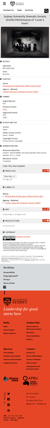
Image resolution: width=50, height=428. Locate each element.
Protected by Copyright (23, 237)
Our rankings (8, 352)
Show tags (8, 176)
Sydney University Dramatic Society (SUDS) (23, 203)
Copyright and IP (10, 276)
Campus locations (10, 363)
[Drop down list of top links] (5, 4)
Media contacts (9, 333)
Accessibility (9, 272)
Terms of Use (9, 283)
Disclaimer (32, 393)
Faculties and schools (11, 356)
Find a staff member (34, 356)
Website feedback (36, 404)
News (5, 326)
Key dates (30, 332)
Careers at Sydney (33, 359)
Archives (29, 10)
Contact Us (8, 10)
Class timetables (33, 336)
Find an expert (9, 330)
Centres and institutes (12, 359)
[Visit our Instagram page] (4, 286)
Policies (29, 339)
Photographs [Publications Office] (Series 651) (24, 196)
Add (44, 171)
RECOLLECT (4, 260)
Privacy (6, 279)
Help (19, 10)
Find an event (31, 363)
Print (5, 109)
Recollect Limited (30, 260)
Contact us (30, 352)
